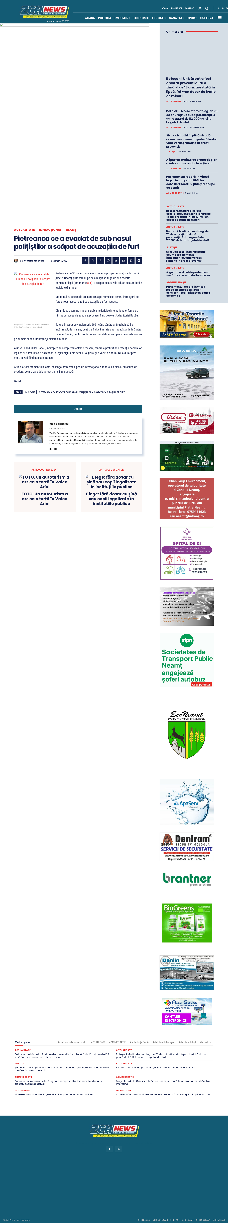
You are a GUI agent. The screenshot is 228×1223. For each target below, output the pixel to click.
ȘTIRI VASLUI (219, 1220)
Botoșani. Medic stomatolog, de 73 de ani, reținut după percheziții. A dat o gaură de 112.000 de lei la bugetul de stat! (191, 116)
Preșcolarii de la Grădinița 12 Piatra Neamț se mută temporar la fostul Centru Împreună (163, 1082)
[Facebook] (219, 8)
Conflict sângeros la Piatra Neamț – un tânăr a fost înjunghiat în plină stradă (163, 1094)
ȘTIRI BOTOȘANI (160, 1220)
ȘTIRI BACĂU (144, 1220)
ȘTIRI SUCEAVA (203, 1220)
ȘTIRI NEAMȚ (188, 1220)
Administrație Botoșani (164, 1042)
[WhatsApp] (108, 260)
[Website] (55, 448)
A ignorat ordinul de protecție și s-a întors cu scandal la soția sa (191, 161)
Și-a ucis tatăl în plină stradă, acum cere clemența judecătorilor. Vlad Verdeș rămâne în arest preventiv (192, 140)
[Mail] (50, 448)
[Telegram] (139, 260)
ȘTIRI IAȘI (174, 1220)
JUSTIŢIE (171, 151)
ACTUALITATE (24, 229)
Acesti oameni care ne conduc (72, 1042)
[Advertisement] (114, 1188)
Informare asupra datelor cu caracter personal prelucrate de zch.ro (114, 1143)
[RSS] (223, 8)
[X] (92, 260)
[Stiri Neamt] (44, 11)
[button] (207, 8)
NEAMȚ (71, 229)
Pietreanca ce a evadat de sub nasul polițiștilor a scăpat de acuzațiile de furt (82, 392)
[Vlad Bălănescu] (17, 261)
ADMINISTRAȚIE (175, 193)
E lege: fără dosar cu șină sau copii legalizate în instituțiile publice (111, 499)
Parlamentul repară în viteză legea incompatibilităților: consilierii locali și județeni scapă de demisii (190, 182)
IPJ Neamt (30, 392)
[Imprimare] (131, 260)
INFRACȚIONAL (50, 229)
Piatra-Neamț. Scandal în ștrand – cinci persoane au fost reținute (54, 1094)
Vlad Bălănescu (34, 260)
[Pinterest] (100, 260)
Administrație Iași (187, 1042)
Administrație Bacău (139, 1042)
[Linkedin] (115, 260)
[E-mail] (123, 260)
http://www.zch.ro (57, 428)
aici (89, 283)
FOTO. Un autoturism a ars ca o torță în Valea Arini (45, 499)
